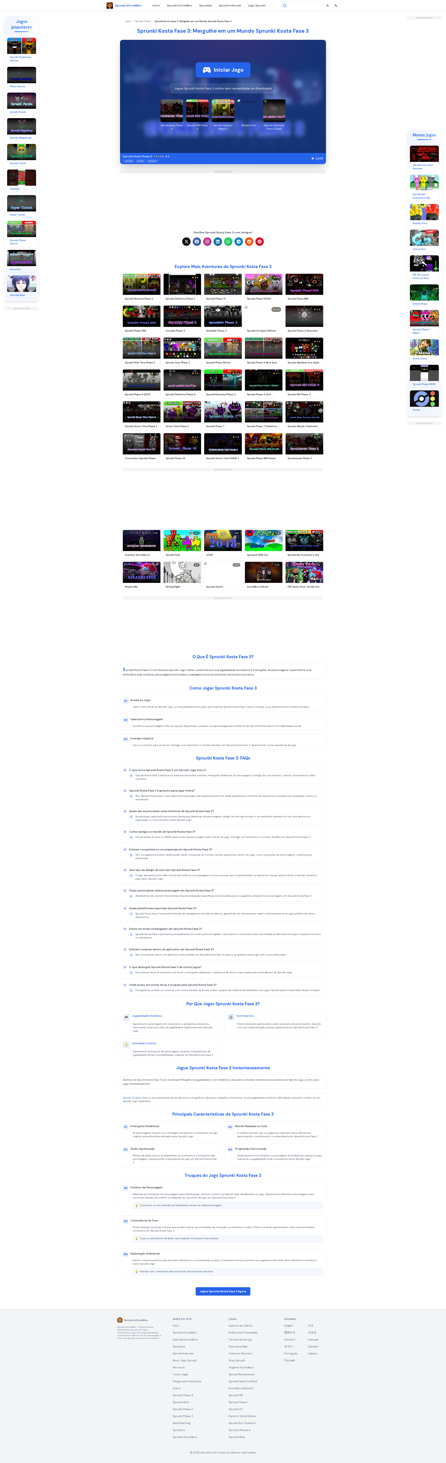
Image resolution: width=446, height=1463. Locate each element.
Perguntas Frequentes (187, 1381)
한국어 (288, 1346)
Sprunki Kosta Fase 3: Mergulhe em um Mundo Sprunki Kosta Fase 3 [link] (193, 21)
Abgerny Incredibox (241, 1367)
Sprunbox (179, 1430)
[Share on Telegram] (238, 241)
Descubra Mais (238, 1346)
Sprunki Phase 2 (183, 1409)
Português (291, 1353)
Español (313, 1346)
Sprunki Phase (143, 21)
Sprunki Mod (181, 1402)
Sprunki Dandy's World (243, 1381)
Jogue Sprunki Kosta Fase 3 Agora (223, 1291)
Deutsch (289, 1339)
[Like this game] (312, 158)
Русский (289, 1360)
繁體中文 (289, 1332)
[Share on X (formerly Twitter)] (186, 241)
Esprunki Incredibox (185, 1339)
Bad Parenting (182, 1423)
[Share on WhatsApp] (228, 241)
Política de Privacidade (243, 1332)
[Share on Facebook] (197, 241)
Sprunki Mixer (237, 1437)
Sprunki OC (236, 1409)
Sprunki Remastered (241, 1374)
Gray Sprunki (237, 1360)
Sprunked (205, 5)
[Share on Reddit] (249, 241)
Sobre (176, 1388)
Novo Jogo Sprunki (185, 1360)
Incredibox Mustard (241, 1388)
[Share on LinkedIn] (218, 241)
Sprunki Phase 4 (183, 1395)
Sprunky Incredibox (185, 1437)
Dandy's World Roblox (242, 1416)
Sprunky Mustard (240, 1430)
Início (156, 5)
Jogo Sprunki (256, 5)
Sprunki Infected (230, 5)
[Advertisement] (21, 362)
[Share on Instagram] (207, 241)
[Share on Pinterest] (259, 241)
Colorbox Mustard (240, 1353)
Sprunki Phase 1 (238, 1402)
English (288, 1325)
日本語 (312, 1332)
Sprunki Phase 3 (183, 1416)
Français (313, 1339)
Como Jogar (181, 1374)
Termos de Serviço (240, 1339)
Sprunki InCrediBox (179, 5)
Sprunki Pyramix (132, 1097)
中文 (311, 1325)
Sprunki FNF (236, 1395)
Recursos (179, 1367)
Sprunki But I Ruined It (242, 1423)
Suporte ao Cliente (241, 1325)
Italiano (312, 1353)
